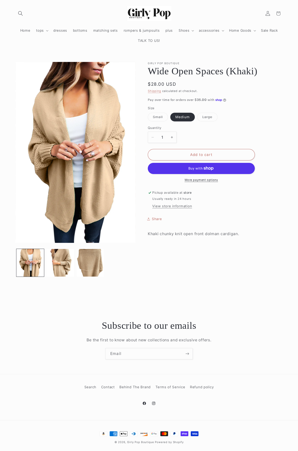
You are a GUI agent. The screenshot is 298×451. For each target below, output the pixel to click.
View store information (172, 206)
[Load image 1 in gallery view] (30, 263)
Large (210, 118)
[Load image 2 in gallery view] (60, 263)
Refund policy (202, 387)
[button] (20, 13)
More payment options (201, 180)
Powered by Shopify (169, 442)
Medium (182, 117)
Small (160, 118)
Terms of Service (170, 387)
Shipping (154, 91)
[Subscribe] (187, 353)
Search (90, 387)
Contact (108, 387)
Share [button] (157, 219)
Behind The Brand (135, 387)
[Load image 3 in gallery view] (90, 263)
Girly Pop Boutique (140, 442)
